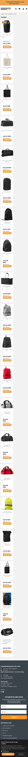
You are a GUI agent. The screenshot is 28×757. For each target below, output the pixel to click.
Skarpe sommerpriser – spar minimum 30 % (15, 2)
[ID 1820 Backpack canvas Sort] (7, 536)
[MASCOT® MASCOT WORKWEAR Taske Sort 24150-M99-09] (7, 632)
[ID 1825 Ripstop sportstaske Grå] (7, 404)
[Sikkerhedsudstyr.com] (7, 8)
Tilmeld (14, 717)
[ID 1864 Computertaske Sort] (7, 245)
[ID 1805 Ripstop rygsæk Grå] (7, 310)
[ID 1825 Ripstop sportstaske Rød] (7, 470)
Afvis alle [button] (20, 754)
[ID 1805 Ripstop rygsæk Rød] (7, 373)
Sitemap (3, 689)
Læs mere (9, 750)
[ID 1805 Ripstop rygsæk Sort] (7, 341)
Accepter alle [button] (7, 754)
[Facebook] (1, 692)
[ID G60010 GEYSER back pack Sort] (7, 599)
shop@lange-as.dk (7, 676)
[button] (14, 751)
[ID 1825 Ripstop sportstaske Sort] (7, 437)
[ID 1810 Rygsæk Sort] (7, 184)
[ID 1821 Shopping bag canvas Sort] (7, 567)
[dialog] (14, 748)
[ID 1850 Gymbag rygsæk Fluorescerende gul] (7, 503)
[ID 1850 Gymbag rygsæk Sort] (7, 214)
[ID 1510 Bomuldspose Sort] (7, 91)
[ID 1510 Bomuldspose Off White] (7, 59)
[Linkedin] (3, 692)
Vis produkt (7, 47)
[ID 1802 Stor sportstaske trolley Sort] (7, 152)
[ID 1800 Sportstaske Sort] (7, 122)
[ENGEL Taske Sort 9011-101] (7, 26)
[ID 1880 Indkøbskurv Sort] (7, 279)
